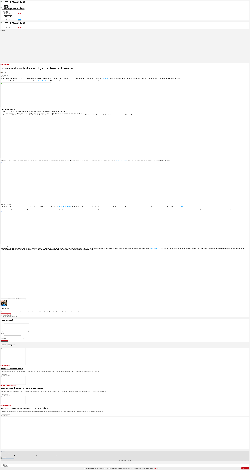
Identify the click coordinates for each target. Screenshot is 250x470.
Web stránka (3, 338)
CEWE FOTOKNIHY (41, 80)
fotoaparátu (105, 78)
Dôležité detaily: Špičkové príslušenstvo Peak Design (22, 388)
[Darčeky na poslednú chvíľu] (13, 364)
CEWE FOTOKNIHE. (154, 248)
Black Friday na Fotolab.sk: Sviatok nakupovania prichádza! (24, 408)
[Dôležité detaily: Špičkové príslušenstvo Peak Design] (13, 384)
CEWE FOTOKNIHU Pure (121, 160)
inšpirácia (18, 298)
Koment (2, 331)
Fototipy (2, 385)
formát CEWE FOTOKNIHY (65, 206)
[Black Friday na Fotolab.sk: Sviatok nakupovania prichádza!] (13, 404)
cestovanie (3, 298)
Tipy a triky (6, 13)
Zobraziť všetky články (6, 314)
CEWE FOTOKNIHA (10, 298)
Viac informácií (156, 468)
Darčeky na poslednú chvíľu (12, 369)
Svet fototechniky (8, 15)
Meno (2, 333)
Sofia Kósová (5, 72)
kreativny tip (23, 298)
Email (2, 336)
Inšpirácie (6, 6)
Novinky (6, 5)
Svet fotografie (7, 405)
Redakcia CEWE (6, 374)
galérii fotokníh (183, 206)
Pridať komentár (4, 75)
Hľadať (19, 13)
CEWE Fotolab (7, 16)
